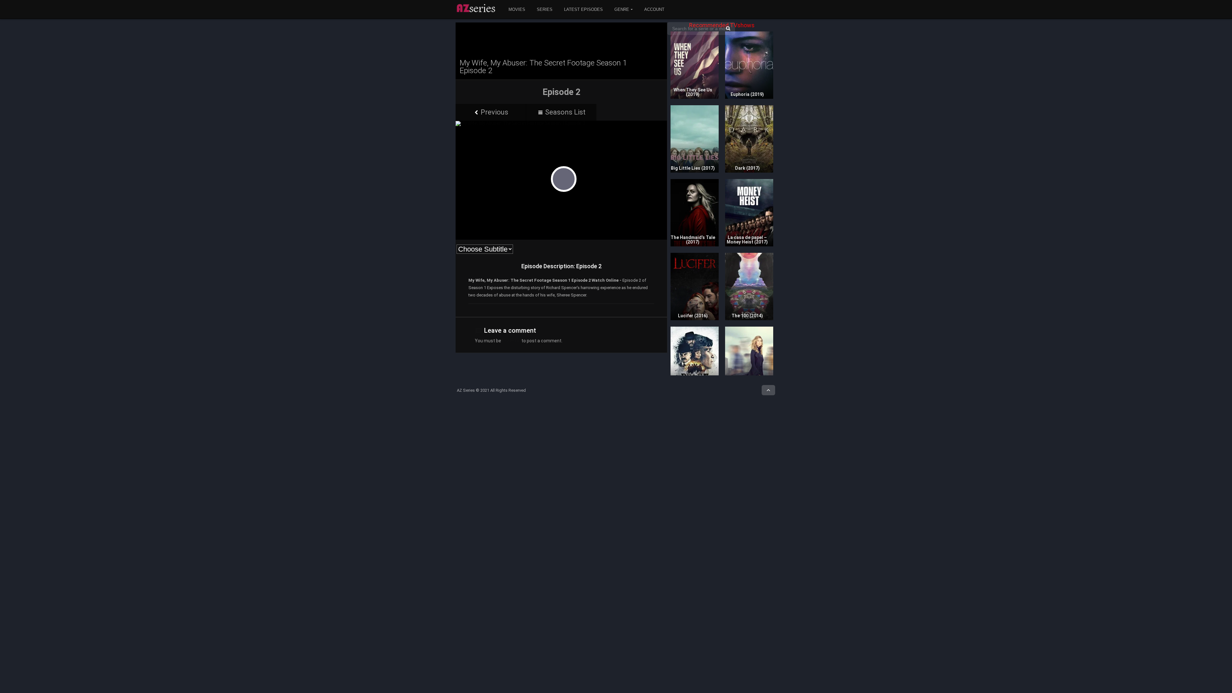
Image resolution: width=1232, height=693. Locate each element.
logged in (511, 340)
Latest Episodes (583, 9)
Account (654, 9)
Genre (621, 9)
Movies (517, 9)
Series (544, 9)
